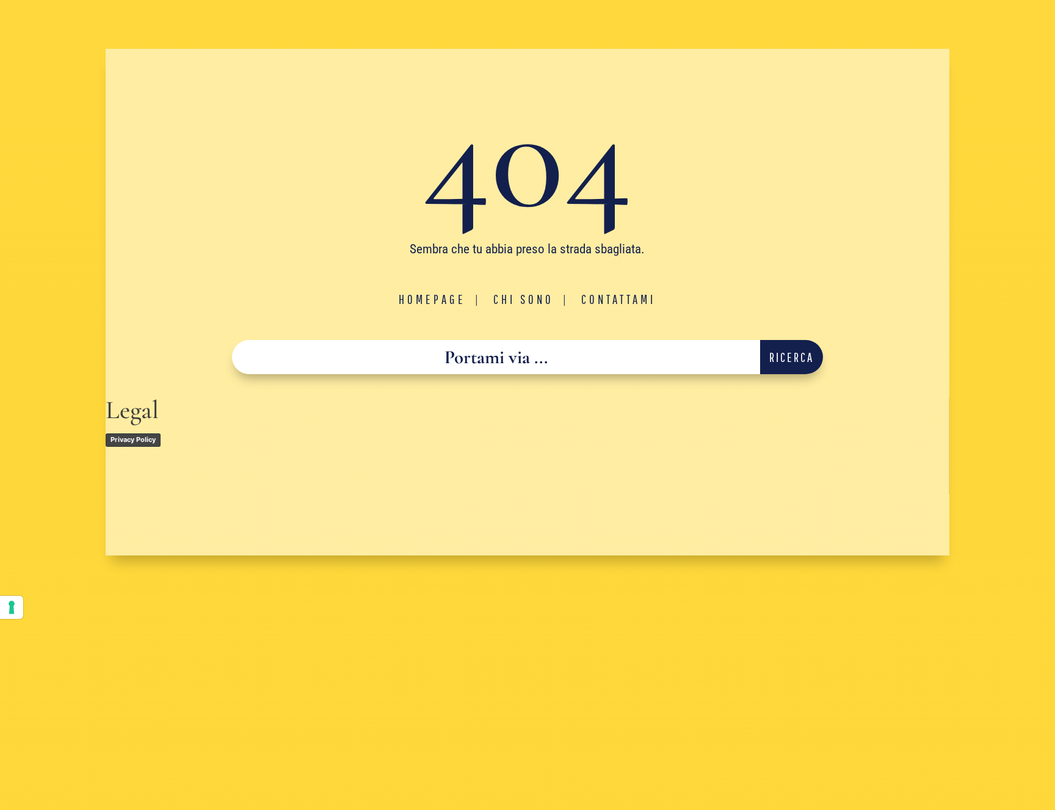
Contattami (618, 299)
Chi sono (523, 299)
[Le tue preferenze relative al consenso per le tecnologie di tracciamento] (11, 607)
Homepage (432, 299)
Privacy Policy (133, 439)
